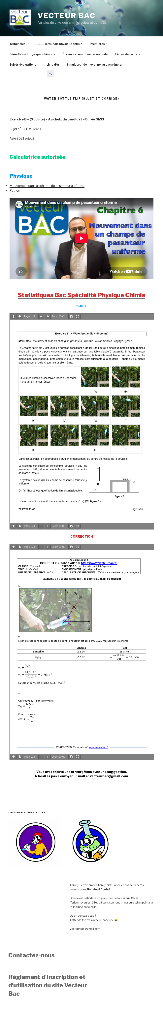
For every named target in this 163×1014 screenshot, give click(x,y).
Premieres (97, 44)
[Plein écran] (78, 316)
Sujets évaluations (23, 64)
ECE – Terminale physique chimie (59, 44)
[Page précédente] (13, 316)
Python (15, 190)
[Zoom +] (48, 316)
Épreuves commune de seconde (85, 54)
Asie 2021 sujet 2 (22, 138)
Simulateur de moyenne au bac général (94, 64)
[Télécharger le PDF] (71, 316)
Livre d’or (53, 64)
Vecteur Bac (67, 15)
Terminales (17, 44)
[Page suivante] (20, 316)
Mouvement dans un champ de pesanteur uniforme (47, 186)
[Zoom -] (41, 316)
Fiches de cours (126, 54)
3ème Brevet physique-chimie (31, 54)
